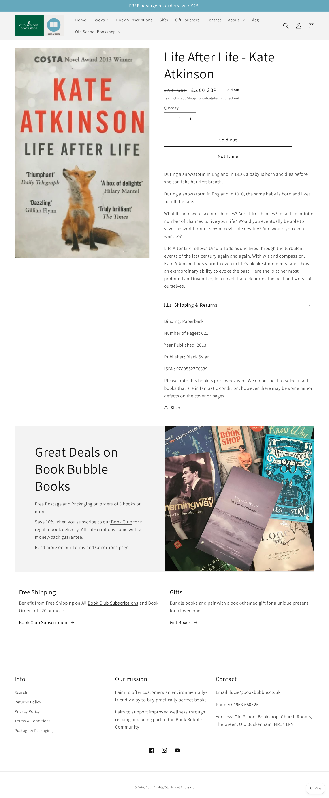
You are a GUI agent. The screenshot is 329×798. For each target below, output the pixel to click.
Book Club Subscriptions (113, 603)
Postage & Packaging (34, 730)
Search (21, 692)
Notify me (228, 156)
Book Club (121, 522)
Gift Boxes (180, 622)
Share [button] (176, 407)
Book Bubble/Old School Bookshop (170, 787)
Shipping (194, 98)
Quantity (171, 107)
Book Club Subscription (43, 622)
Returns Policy (28, 702)
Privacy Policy (27, 711)
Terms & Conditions (33, 720)
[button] (101, 20)
